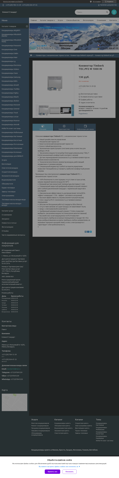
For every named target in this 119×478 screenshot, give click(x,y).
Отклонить (70, 472)
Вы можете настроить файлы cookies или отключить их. (59, 466)
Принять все (52, 472)
